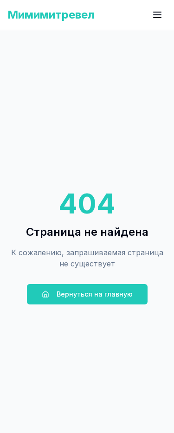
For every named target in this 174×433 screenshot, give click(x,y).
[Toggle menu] (157, 15)
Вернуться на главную (95, 294)
